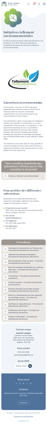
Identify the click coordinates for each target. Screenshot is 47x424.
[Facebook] (16, 383)
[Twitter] (27, 383)
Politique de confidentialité (23, 416)
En (29, 4)
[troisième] (23, 421)
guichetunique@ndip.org (23, 355)
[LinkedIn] (23, 383)
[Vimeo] (31, 383)
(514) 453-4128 (23, 352)
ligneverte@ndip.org (13, 218)
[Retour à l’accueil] (10, 4)
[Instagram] (20, 383)
